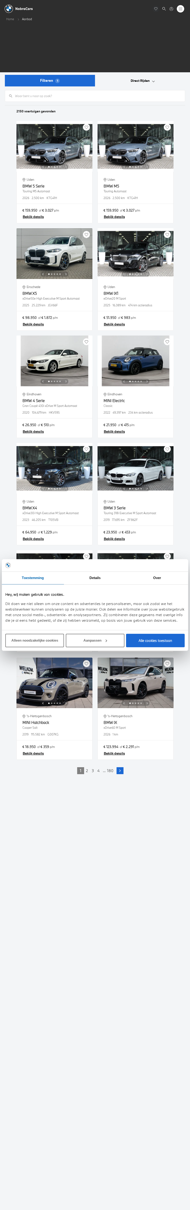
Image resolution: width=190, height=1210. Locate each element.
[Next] (66, 167)
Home (10, 19)
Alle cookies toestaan (155, 640)
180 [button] (110, 770)
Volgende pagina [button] (120, 770)
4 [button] (98, 770)
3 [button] (93, 770)
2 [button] (87, 770)
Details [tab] (95, 578)
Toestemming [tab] (33, 578)
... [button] (104, 770)
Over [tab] (157, 578)
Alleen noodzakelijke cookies (34, 640)
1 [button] (80, 770)
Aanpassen (92, 640)
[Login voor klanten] (171, 9)
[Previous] (43, 167)
